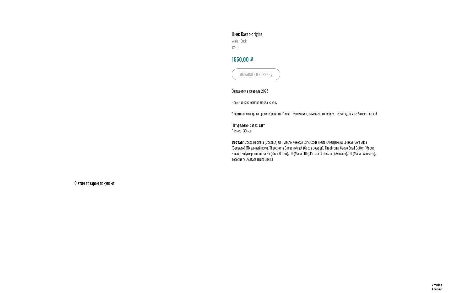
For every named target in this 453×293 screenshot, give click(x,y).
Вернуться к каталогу (24, 8)
